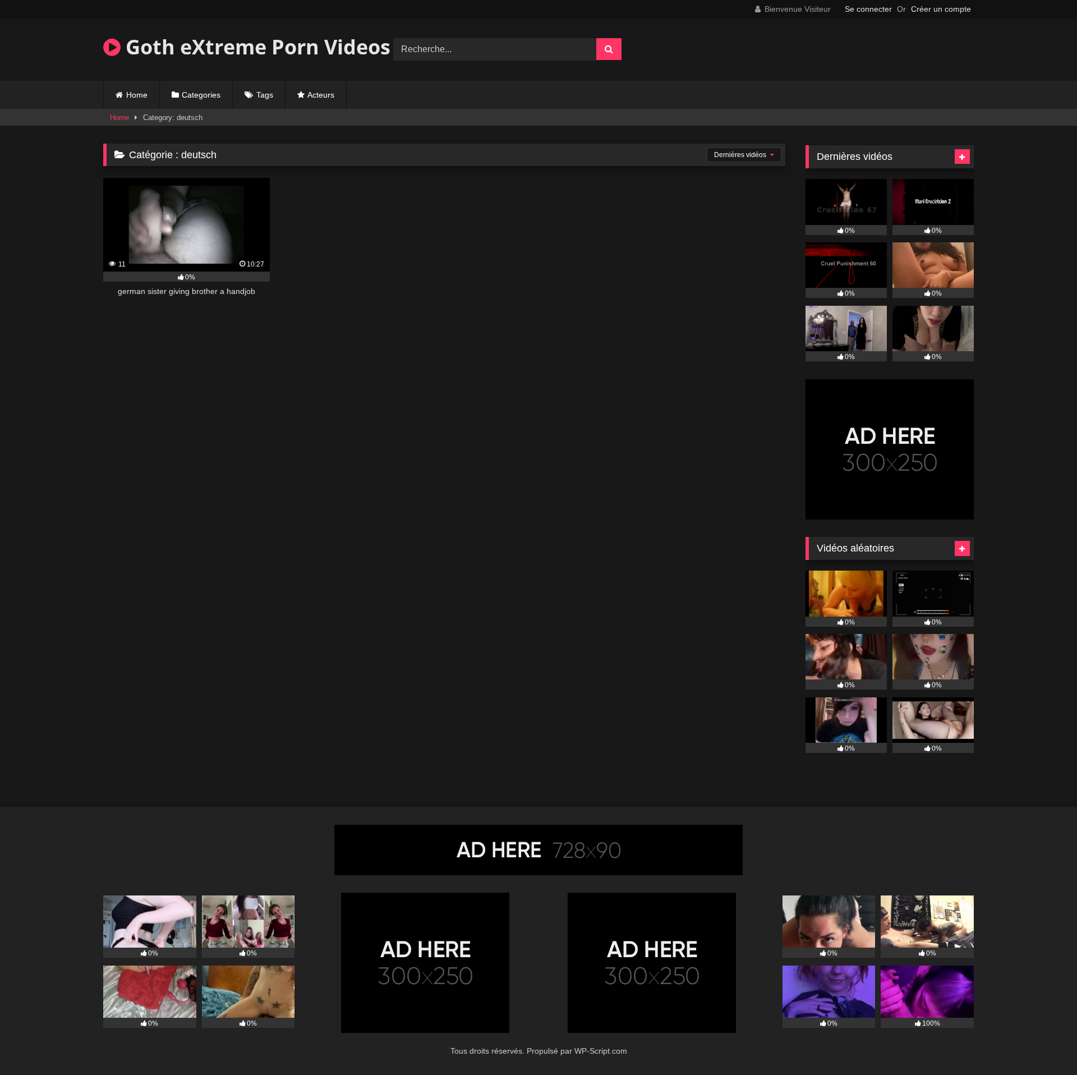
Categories (201, 94)
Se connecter (868, 8)
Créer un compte (941, 8)
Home (137, 94)
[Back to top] (1042, 1042)
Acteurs (320, 94)
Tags (264, 94)
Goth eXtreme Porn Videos (255, 47)
